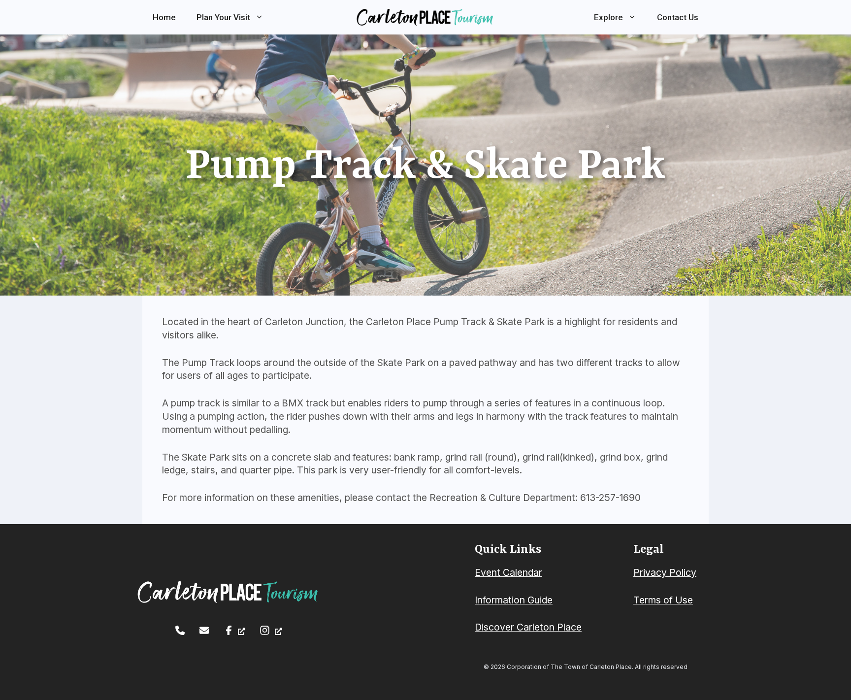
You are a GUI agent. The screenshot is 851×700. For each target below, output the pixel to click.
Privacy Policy (664, 572)
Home (164, 17)
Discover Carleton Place (528, 627)
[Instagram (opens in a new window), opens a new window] (270, 630)
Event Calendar (508, 572)
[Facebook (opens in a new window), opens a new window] (235, 630)
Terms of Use (663, 600)
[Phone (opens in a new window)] (180, 630)
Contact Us (677, 17)
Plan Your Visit (223, 17)
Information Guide (514, 600)
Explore (608, 17)
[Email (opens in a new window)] (204, 630)
